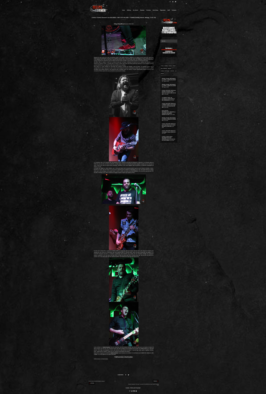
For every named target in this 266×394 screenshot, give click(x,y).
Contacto (174, 10)
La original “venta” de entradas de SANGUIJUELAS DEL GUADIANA (168, 99)
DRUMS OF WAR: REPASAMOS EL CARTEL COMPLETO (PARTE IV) (169, 86)
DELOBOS (96, 62)
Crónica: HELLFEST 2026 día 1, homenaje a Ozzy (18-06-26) (169, 131)
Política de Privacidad (135, 388)
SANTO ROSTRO (112, 354)
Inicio (123, 10)
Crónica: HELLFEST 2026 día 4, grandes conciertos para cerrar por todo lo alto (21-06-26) (169, 92)
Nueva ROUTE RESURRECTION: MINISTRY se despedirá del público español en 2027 (168, 112)
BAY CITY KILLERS (105, 162)
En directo (135, 10)
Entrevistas (155, 10)
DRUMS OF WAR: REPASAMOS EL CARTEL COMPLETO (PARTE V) (169, 80)
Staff (168, 10)
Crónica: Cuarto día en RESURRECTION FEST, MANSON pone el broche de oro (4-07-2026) (168, 138)
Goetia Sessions (125, 57)
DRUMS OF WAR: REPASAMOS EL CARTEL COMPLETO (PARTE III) (169, 119)
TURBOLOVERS (115, 250)
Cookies (127, 388)
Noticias (129, 10)
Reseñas (142, 10)
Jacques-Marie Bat (129, 23)
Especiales (162, 10)
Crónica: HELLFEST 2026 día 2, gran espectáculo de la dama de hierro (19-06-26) (169, 125)
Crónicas (148, 10)
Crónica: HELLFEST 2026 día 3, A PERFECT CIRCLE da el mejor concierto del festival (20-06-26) (169, 105)
